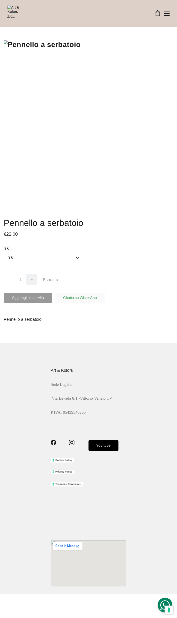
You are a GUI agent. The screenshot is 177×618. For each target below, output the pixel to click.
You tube (103, 445)
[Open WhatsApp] (165, 605)
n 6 (6, 248)
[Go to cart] (158, 13)
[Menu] (167, 14)
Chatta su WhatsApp (80, 298)
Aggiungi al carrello (28, 298)
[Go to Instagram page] (71, 442)
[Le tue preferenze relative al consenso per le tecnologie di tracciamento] (169, 610)
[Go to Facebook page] (53, 442)
